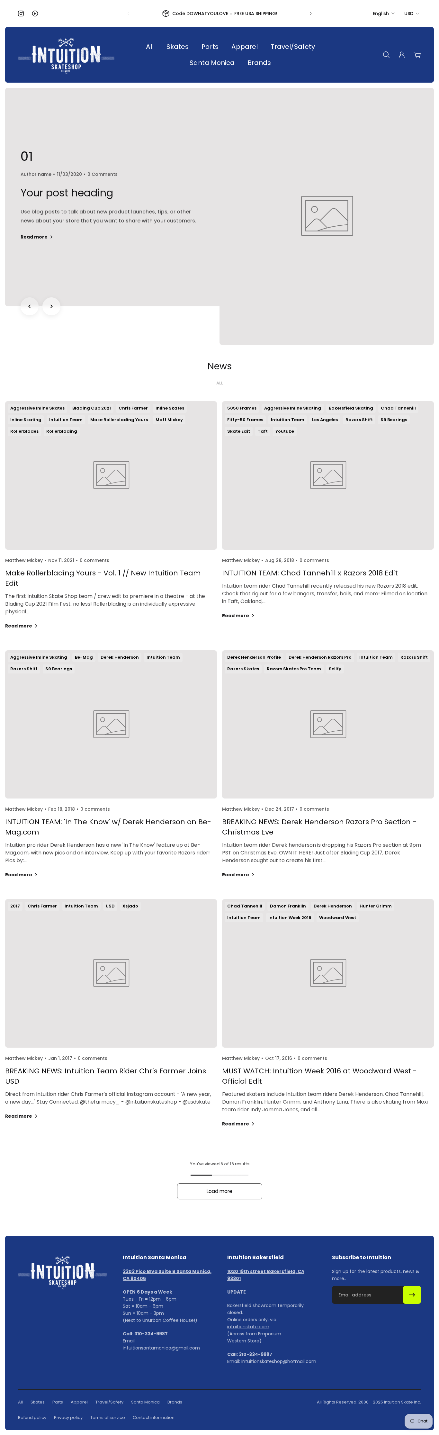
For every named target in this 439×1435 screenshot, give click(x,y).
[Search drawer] (386, 55)
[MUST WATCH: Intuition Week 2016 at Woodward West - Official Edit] (328, 1021)
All (219, 383)
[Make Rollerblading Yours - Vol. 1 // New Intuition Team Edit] (111, 523)
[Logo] (66, 55)
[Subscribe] (412, 1295)
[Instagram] (21, 13)
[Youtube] (35, 13)
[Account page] (401, 55)
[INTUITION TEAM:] (111, 772)
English (381, 13)
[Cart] (417, 55)
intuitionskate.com (248, 1326)
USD (408, 13)
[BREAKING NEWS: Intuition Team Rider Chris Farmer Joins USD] (111, 1021)
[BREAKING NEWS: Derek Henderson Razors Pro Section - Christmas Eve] (328, 772)
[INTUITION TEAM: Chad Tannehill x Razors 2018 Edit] (328, 523)
